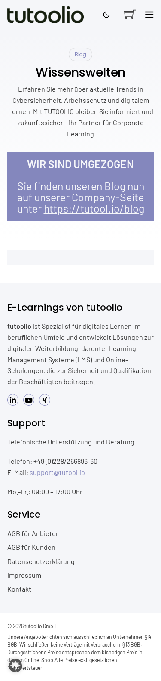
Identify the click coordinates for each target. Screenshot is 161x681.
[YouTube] (29, 400)
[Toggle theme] (106, 14)
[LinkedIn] (13, 400)
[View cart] (130, 14)
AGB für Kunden (31, 547)
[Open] (149, 14)
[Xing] (45, 400)
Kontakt (19, 589)
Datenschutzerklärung (41, 561)
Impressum (24, 575)
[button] (15, 665)
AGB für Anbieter (32, 533)
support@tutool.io (57, 472)
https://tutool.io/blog (94, 208)
